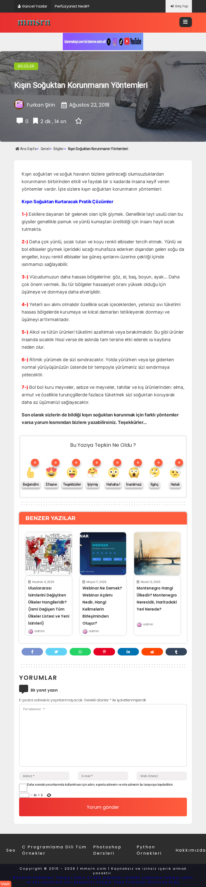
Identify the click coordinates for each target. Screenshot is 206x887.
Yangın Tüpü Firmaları (121, 882)
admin (39, 631)
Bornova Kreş (163, 882)
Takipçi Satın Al (74, 877)
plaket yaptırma (144, 877)
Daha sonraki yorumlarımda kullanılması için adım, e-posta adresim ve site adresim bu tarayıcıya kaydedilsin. (100, 784)
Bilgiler (26, 66)
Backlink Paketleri (33, 877)
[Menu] (185, 22)
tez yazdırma (48, 882)
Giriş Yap (181, 6)
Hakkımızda (191, 850)
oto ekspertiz (79, 882)
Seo (11, 850)
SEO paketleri (108, 877)
